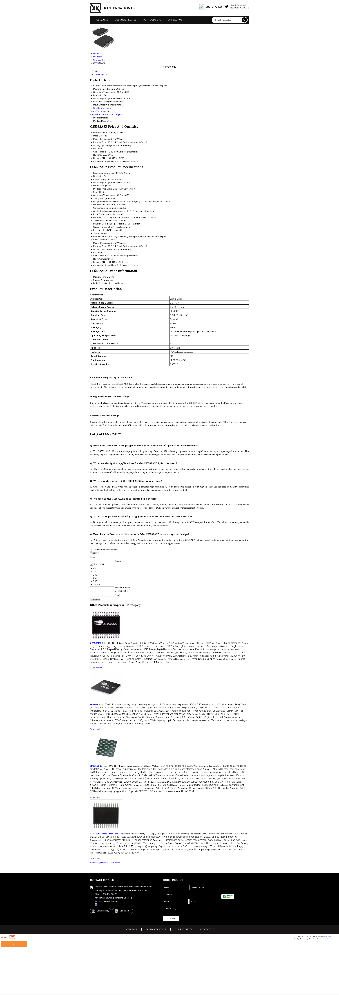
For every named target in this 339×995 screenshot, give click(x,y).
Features (97, 236)
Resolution (98, 176)
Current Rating (100, 227)
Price (95, 135)
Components (99, 207)
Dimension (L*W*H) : (134, 655)
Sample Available (101, 280)
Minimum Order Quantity (104, 132)
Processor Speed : (180, 791)
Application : (208, 649)
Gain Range (98, 151)
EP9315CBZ (96, 766)
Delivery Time (99, 276)
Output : (166, 769)
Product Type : (180, 652)
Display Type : (140, 662)
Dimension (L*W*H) (102, 217)
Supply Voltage (100, 198)
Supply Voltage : (157, 643)
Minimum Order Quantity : (129, 643)
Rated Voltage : (227, 655)
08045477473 (214, 6)
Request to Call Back (100, 114)
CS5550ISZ (96, 643)
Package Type (100, 142)
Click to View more (102, 108)
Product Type (99, 188)
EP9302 (94, 704)
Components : (156, 649)
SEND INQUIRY (97, 862)
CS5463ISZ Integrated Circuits (106, 833)
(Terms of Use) (327, 936)
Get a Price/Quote (98, 74)
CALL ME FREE (112, 862)
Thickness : (207, 655)
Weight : (132, 720)
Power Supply (99, 179)
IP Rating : (161, 662)
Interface (97, 230)
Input (95, 214)
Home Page (101, 19)
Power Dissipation (102, 139)
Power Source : (225, 643)
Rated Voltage (100, 185)
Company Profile (125, 19)
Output (96, 182)
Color (95, 239)
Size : (228, 840)
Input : (102, 655)
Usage (96, 201)
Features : (173, 646)
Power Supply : (203, 652)
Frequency (98, 173)
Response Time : (195, 659)
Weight (96, 233)
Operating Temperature (104, 195)
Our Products (152, 19)
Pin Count (97, 148)
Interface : (229, 652)
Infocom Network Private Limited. (322, 939)
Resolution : (135, 659)
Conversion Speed (102, 161)
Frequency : (163, 655)
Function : (182, 772)
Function (97, 223)
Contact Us (175, 19)
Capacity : (166, 659)
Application (98, 211)
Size (95, 192)
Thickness (98, 220)
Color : (105, 659)
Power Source (100, 204)
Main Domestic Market (104, 283)
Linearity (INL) (100, 158)
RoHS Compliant (101, 155)
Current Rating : (185, 655)
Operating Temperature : (190, 643)
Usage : (137, 652)
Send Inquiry (116, 114)
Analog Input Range (102, 145)
